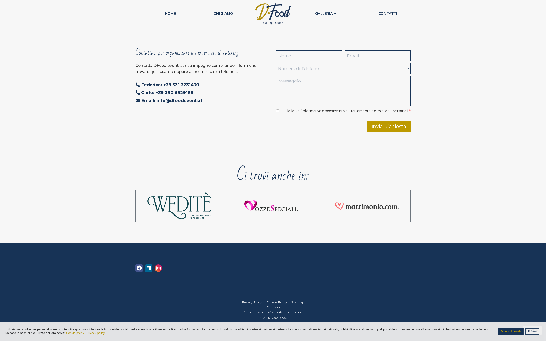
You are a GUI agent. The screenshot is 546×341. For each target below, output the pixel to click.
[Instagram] (158, 269)
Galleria (324, 14)
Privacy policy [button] (95, 333)
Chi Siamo (223, 14)
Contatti (387, 14)
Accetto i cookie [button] (510, 331)
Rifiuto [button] (532, 331)
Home (170, 14)
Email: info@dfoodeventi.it (171, 100)
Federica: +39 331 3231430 (169, 84)
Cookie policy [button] (75, 333)
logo (272, 14)
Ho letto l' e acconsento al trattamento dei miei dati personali (348, 111)
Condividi (273, 307)
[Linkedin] (148, 269)
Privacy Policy (252, 302)
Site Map (297, 302)
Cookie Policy (276, 302)
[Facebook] (139, 269)
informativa (311, 111)
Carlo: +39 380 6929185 (166, 92)
